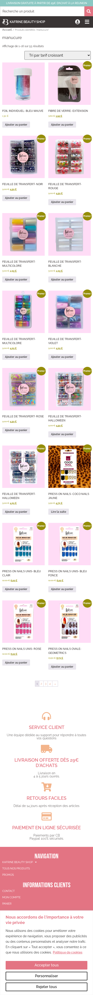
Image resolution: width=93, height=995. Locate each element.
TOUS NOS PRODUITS (16, 868)
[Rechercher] (88, 11)
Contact (8, 891)
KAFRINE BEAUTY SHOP (17, 862)
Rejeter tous (46, 987)
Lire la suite (58, 511)
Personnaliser (46, 976)
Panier (7, 903)
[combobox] (42, 11)
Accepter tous (47, 965)
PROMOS (8, 874)
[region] (46, 952)
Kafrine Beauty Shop (27, 22)
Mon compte (11, 897)
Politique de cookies (67, 952)
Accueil (7, 29)
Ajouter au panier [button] (16, 124)
